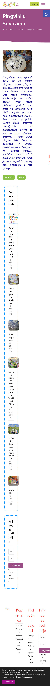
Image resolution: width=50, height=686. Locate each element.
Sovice (21, 177)
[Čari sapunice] (13, 325)
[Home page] (3, 29)
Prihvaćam (9, 682)
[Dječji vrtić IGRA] (11, 4)
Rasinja (31, 636)
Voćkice (19, 636)
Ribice (19, 646)
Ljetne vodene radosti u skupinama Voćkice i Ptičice (11, 389)
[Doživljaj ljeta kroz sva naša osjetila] (13, 429)
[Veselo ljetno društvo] (13, 279)
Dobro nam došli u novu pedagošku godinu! (11, 242)
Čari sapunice (11, 337)
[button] (46, 13)
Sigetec (31, 653)
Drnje (31, 663)
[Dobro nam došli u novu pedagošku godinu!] (13, 219)
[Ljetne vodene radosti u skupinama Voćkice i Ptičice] (13, 362)
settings (28, 677)
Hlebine (31, 639)
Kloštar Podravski (31, 645)
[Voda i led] (13, 481)
